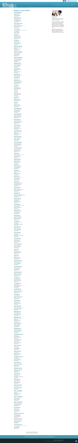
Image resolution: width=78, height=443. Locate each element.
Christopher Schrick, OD (18, 356)
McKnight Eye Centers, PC (18, 64)
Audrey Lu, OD (16, 249)
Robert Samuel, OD (17, 345)
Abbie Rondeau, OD (17, 317)
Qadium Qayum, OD (17, 311)
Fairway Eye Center (17, 284)
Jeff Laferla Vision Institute (18, 222)
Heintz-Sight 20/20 (17, 199)
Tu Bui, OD (16, 91)
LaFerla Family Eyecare (17, 261)
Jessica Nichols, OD (17, 283)
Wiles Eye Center (16, 386)
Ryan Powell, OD (17, 300)
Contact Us (61, 441)
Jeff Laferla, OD (17, 221)
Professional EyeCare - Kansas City (19, 154)
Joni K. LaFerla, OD (17, 227)
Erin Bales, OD (16, 40)
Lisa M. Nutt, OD (17, 294)
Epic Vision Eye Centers (17, 13)
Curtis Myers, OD (17, 277)
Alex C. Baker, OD (17, 29)
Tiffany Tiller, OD (17, 373)
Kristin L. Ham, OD (17, 187)
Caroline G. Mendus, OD (18, 260)
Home (45, 441)
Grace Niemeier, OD (17, 289)
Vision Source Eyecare (17, 41)
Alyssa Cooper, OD (17, 119)
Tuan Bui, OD (16, 85)
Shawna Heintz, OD (17, 198)
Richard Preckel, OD (17, 306)
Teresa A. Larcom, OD (17, 244)
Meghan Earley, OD (17, 159)
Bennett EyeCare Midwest (18, 47)
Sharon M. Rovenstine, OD (18, 334)
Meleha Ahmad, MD (17, 18)
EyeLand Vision (16, 408)
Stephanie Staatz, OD (18, 368)
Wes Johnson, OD (17, 204)
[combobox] (72, 1)
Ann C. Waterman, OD (18, 424)
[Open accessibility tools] (76, 441)
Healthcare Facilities (55, 441)
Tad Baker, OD (16, 35)
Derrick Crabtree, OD (17, 131)
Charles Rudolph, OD (17, 340)
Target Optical (16, 335)
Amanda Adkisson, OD (18, 12)
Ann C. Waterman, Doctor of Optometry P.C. (20, 30)
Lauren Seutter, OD (17, 362)
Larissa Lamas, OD (17, 232)
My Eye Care (16, 86)
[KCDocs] (9, 5)
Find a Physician (49, 441)
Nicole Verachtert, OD (18, 419)
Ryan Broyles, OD (17, 68)
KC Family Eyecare (17, 24)
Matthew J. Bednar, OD (18, 46)
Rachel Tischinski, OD (18, 385)
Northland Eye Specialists (18, 109)
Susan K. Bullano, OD (17, 108)
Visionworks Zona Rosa (17, 148)
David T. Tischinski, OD (18, 390)
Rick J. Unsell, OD (17, 407)
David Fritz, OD (16, 170)
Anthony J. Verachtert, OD (18, 413)
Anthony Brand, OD (17, 63)
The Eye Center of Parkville (18, 363)
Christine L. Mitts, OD (18, 266)
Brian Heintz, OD (17, 193)
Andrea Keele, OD (17, 210)
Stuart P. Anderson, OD (18, 23)
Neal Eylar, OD (16, 164)
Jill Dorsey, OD (16, 153)
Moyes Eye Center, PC (17, 312)
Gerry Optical (16, 346)
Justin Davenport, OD (18, 147)
